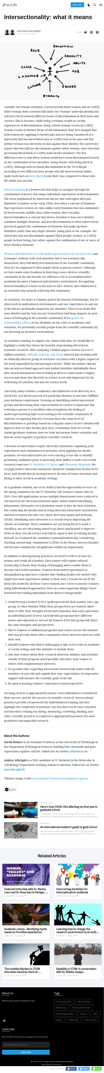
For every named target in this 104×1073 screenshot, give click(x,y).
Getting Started (63, 1001)
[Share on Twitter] (85, 32)
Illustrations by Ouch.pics (52, 1064)
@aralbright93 (14, 769)
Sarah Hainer (22, 31)
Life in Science (83, 1001)
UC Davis (51, 464)
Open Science (90, 1019)
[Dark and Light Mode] (89, 5)
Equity (12, 789)
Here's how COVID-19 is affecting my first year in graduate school (68, 808)
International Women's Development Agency (60, 778)
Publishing (73, 1019)
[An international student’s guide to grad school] (52, 830)
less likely (36, 176)
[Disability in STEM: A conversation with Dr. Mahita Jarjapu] (78, 961)
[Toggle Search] (95, 5)
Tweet (85, 1068)
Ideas (95, 1013)
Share (72, 1068)
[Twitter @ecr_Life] (4, 1020)
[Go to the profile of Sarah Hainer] (7, 32)
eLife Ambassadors (65, 1013)
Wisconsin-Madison (76, 464)
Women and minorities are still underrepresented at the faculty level (48, 254)
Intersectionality (14, 189)
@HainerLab (79, 751)
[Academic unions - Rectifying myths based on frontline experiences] (26, 921)
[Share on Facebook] (97, 32)
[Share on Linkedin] (91, 32)
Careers (83, 1013)
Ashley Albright (34, 31)
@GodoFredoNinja (65, 1061)
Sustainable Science (81, 1007)
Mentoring (61, 1007)
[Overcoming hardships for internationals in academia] (78, 881)
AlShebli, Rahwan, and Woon (45, 354)
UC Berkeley (37, 464)
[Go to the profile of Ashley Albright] (12, 32)
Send (97, 1068)
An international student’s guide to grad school (68, 827)
